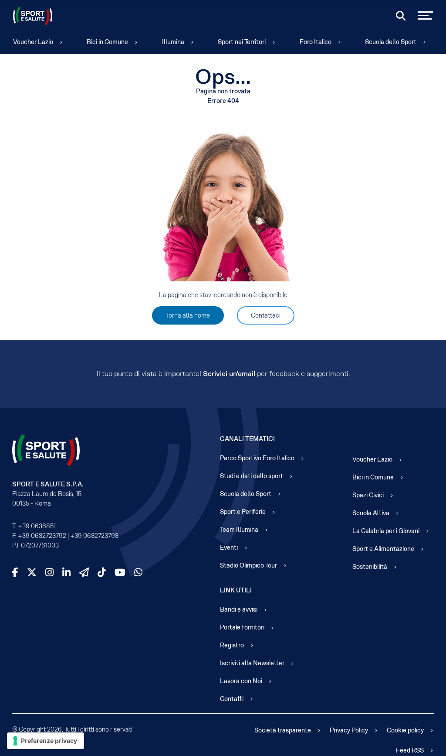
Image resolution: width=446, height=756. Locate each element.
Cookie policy (405, 730)
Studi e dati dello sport (251, 476)
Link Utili (236, 590)
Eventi (229, 547)
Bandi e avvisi (238, 609)
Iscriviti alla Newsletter (252, 663)
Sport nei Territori (242, 42)
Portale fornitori (242, 627)
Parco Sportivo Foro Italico (257, 458)
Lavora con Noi (241, 681)
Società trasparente (282, 730)
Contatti (231, 699)
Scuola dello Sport (390, 42)
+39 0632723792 (42, 536)
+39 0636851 (37, 526)
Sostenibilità (369, 567)
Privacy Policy (349, 730)
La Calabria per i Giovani (385, 531)
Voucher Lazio (33, 42)
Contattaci (265, 315)
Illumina (173, 42)
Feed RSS (410, 750)
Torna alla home (188, 315)
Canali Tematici (247, 439)
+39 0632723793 (94, 536)
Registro (232, 645)
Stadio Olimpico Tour (248, 565)
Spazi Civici (368, 495)
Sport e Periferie (243, 512)
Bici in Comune (107, 42)
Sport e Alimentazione (383, 549)
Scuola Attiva (370, 513)
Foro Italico (315, 42)
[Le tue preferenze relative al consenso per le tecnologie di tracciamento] (45, 740)
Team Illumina (239, 530)
